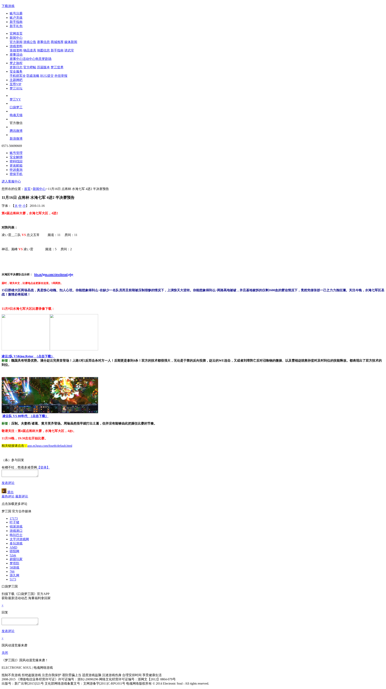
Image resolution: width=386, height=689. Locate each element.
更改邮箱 (16, 165)
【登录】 (43, 467)
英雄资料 (16, 50)
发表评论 (8, 483)
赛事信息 (43, 42)
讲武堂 (69, 50)
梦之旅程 (16, 63)
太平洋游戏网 (19, 539)
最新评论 (21, 496)
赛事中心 (16, 58)
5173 (13, 579)
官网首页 (16, 33)
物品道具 (29, 50)
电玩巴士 (16, 535)
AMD (13, 547)
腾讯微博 (16, 130)
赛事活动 (16, 54)
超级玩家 (16, 559)
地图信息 (43, 50)
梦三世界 (57, 67)
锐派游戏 (16, 526)
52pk (13, 555)
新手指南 (16, 22)
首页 (27, 189)
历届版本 (43, 67)
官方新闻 (16, 42)
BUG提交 (47, 75)
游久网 (14, 575)
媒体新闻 (70, 42)
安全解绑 (16, 157)
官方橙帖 (29, 67)
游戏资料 (16, 46)
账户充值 (16, 17)
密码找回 (16, 161)
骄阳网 (14, 551)
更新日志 (16, 67)
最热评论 (8, 496)
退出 (10, 492)
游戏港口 (16, 530)
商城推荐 (57, 42)
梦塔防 (14, 563)
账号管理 (16, 153)
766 (12, 571)
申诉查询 (16, 169)
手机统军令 (18, 75)
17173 (14, 518)
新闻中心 (16, 37)
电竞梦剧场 (43, 58)
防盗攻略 (33, 75)
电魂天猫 (16, 115)
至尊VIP (15, 84)
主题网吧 (16, 80)
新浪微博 (16, 138)
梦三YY (15, 99)
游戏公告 (29, 42)
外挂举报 (60, 75)
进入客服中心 (11, 181)
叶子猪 (14, 522)
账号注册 (16, 13)
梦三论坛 (16, 88)
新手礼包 (16, 26)
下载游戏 (8, 6)
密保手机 (16, 174)
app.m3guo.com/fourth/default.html (49, 445)
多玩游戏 (16, 543)
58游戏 (14, 567)
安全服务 (16, 71)
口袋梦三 (16, 107)
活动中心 (29, 58)
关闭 (5, 652)
